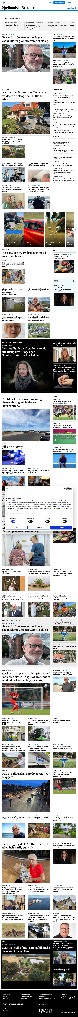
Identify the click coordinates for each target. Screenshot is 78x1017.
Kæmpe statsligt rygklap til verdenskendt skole (38, 818)
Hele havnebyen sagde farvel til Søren (64, 647)
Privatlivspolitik (43, 996)
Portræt (11, 137)
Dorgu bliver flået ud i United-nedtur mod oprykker (63, 151)
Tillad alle (61, 527)
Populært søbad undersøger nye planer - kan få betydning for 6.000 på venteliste (38, 189)
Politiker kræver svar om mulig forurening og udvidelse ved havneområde (22, 402)
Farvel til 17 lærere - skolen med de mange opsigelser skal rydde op (63, 289)
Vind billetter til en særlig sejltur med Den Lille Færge (63, 172)
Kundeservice (6, 994)
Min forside (16, 13)
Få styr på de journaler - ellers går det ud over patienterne (39, 572)
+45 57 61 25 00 (11, 1012)
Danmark (55, 148)
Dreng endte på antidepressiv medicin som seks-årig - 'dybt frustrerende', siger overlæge (64, 369)
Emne (28, 13)
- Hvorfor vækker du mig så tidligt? (64, 125)
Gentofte (30, 185)
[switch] (30, 521)
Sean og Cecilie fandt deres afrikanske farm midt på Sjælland (12, 141)
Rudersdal (55, 593)
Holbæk (4, 161)
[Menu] (75, 2)
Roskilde (55, 93)
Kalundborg (31, 885)
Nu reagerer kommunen (63, 819)
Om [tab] (65, 493)
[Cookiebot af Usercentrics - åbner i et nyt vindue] (65, 488)
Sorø (54, 34)
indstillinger (61, 506)
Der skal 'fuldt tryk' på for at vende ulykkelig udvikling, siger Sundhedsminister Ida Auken (24, 351)
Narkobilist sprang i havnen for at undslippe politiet (38, 889)
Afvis (16, 527)
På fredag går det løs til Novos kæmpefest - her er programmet (64, 110)
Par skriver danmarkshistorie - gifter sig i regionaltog (39, 164)
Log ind (69, 2)
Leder (62, 285)
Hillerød (55, 154)
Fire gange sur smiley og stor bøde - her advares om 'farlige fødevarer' (64, 889)
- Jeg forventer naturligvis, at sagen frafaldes (64, 38)
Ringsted (50, 22)
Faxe (3, 260)
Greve (54, 122)
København (5, 443)
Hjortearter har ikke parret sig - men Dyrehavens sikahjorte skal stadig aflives (12, 917)
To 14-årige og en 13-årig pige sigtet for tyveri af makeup (34, 27)
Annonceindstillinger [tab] (47, 493)
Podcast (11, 345)
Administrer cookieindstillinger (47, 998)
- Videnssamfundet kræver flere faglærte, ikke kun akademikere (13, 598)
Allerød (4, 744)
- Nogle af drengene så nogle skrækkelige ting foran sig (26, 676)
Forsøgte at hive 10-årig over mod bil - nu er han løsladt (26, 254)
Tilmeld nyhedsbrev (26, 996)
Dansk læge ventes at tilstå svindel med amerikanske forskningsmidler (62, 573)
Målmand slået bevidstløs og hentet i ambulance (63, 774)
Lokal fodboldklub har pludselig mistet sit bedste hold (12, 722)
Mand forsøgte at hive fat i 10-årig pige (64, 103)
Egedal (29, 468)
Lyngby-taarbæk (57, 60)
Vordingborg (56, 941)
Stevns (29, 815)
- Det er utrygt (24, 95)
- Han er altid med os (12, 164)
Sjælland (55, 130)
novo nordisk (62, 107)
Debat (38, 13)
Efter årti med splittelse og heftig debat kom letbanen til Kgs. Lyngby (63, 64)
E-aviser (50, 2)
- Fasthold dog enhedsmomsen (61, 257)
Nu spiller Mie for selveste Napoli (64, 623)
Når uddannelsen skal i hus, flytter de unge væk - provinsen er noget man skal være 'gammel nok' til (63, 946)
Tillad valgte (39, 527)
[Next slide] (73, 229)
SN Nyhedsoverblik (7, 13)
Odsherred (30, 569)
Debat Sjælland (65, 254)
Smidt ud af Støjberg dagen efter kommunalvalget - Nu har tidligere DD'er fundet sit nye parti (64, 918)
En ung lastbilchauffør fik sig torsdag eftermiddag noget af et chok (63, 117)
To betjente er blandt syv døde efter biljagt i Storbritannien (63, 164)
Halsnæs (55, 644)
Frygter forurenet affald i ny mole (62, 673)
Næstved (28, 22)
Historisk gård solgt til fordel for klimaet (38, 471)
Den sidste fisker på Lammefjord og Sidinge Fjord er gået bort (13, 818)
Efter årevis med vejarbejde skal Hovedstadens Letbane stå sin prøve (39, 722)
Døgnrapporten (17, 22)
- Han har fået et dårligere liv (13, 319)
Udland (55, 139)
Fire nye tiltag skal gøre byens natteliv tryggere (26, 775)
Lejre (3, 89)
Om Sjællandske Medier (45, 994)
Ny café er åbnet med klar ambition (11, 572)
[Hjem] (3, 2)
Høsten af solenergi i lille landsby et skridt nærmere (63, 970)
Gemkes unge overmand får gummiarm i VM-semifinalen (62, 426)
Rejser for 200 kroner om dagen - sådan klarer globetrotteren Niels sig (25, 39)
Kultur (9, 161)
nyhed (60, 93)
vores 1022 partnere (14, 500)
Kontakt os (24, 998)
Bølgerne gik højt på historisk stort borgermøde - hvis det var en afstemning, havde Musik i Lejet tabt (13, 890)
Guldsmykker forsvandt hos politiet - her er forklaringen (13, 447)
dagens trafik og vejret (65, 130)
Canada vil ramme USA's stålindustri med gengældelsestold (61, 143)
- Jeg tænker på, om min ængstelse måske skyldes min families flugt (13, 189)
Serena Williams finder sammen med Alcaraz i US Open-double (63, 450)
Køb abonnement (59, 2)
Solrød (4, 314)
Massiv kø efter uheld (63, 132)
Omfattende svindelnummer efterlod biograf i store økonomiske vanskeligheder (38, 748)
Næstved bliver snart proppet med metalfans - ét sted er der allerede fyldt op (13, 472)
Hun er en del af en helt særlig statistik (25, 845)
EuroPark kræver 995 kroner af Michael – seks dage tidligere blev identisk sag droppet (38, 918)
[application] (13, 151)
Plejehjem (11, 286)
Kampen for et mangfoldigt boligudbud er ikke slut (63, 180)
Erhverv (34, 13)
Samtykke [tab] (13, 493)
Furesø (29, 744)
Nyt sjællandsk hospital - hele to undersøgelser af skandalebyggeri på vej (38, 319)
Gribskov (4, 185)
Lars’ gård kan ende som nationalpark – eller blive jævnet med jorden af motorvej (13, 748)
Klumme (61, 176)
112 (59, 100)
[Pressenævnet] (45, 1010)
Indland (36, 718)
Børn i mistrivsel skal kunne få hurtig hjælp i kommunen (64, 344)
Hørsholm (55, 176)
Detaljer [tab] (30, 493)
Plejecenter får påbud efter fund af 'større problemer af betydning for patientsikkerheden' (12, 291)
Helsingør (4, 34)
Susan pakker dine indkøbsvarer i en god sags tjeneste (63, 598)
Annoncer (5, 998)
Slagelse (4, 286)
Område (22, 13)
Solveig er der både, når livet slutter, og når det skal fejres (38, 290)
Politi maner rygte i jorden (63, 96)
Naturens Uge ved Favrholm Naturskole (62, 158)
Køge (3, 569)
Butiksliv (8, 569)
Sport (51, 13)
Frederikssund (7, 22)
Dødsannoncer (45, 13)
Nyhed (10, 34)
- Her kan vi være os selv (13, 265)
